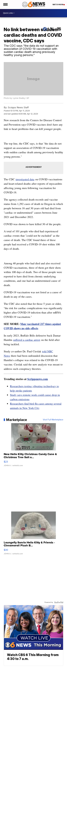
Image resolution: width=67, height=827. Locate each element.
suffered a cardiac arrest (26, 340)
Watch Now (58, 4)
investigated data (25, 179)
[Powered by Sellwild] (58, 602)
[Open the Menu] (5, 4)
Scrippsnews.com (37, 379)
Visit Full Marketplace (53, 420)
